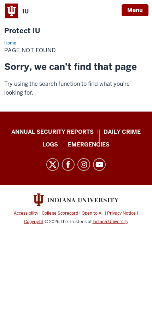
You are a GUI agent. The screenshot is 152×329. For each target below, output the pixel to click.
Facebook (68, 164)
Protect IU (22, 31)
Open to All (93, 213)
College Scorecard (60, 213)
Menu (135, 10)
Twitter (52, 164)
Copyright (33, 222)
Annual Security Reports (52, 132)
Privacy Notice (121, 213)
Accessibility (26, 213)
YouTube (99, 164)
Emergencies (89, 144)
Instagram (83, 164)
